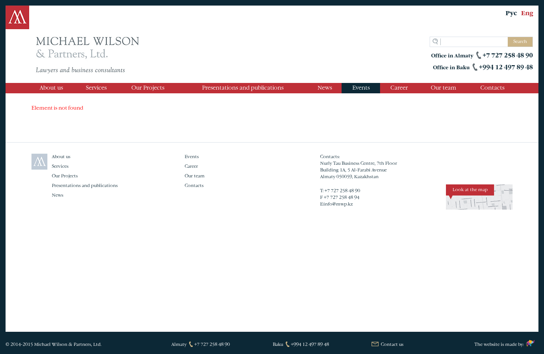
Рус (511, 13)
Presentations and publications (242, 88)
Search (520, 42)
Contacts (492, 88)
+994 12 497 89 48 (506, 67)
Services (96, 88)
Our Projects (147, 88)
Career (399, 88)
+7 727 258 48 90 (508, 56)
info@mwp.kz (338, 204)
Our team (443, 88)
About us (51, 88)
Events (361, 88)
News (325, 88)
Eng (527, 13)
